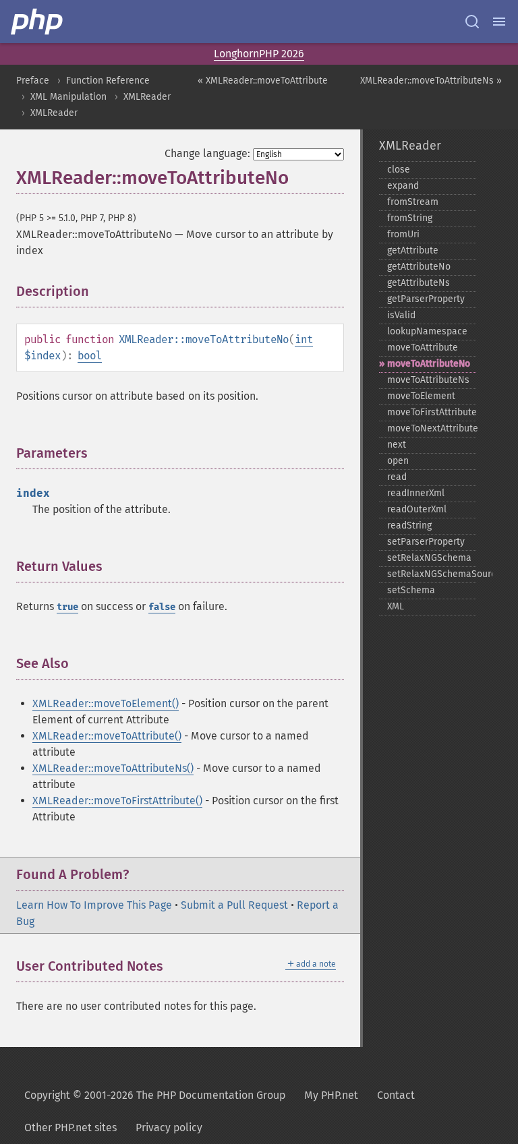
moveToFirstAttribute (431, 412)
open (398, 460)
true (67, 607)
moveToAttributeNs (428, 380)
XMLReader (147, 96)
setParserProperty (426, 541)
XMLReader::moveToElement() (105, 703)
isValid (401, 315)
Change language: (207, 153)
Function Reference (108, 80)
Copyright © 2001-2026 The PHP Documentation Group (154, 1095)
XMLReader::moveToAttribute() (106, 735)
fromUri (403, 234)
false (161, 607)
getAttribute (412, 250)
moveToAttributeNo (428, 363)
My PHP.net (331, 1095)
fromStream (412, 202)
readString (409, 525)
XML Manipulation (68, 96)
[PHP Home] (38, 21)
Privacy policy (169, 1127)
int (304, 339)
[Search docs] (472, 21)
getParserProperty (426, 299)
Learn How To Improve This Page (94, 905)
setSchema (411, 590)
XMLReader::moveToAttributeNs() (113, 768)
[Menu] (499, 21)
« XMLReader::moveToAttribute (263, 80)
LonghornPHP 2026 (259, 53)
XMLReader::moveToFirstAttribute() (117, 800)
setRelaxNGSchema (429, 558)
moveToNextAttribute (431, 428)
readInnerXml (415, 493)
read (397, 477)
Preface (32, 80)
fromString (409, 218)
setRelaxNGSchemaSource (431, 574)
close (398, 169)
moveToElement (421, 396)
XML (395, 606)
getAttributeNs (418, 283)
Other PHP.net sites (70, 1127)
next (396, 444)
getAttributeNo (419, 266)
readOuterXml (417, 509)
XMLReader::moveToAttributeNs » (431, 80)
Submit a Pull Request (234, 905)
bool (90, 355)
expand (403, 185)
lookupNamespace (427, 331)
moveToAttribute (422, 347)
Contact (396, 1095)
